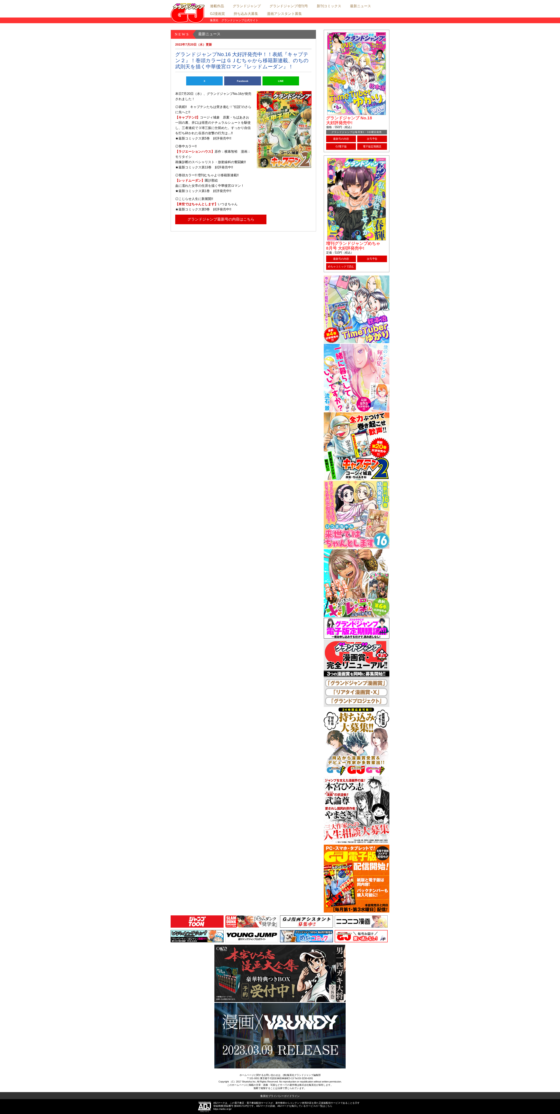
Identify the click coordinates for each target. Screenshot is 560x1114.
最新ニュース (360, 6)
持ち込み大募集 (246, 14)
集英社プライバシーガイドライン (280, 1096)
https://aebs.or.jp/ (222, 1109)
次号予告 (372, 138)
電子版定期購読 (372, 146)
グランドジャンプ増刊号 (289, 6)
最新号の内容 (341, 138)
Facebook (242, 81)
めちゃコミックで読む (341, 266)
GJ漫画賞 (217, 14)
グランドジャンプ (247, 6)
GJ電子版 (341, 146)
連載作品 (217, 6)
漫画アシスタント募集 (284, 14)
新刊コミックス (329, 6)
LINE (281, 81)
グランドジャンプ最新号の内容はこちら (220, 219)
